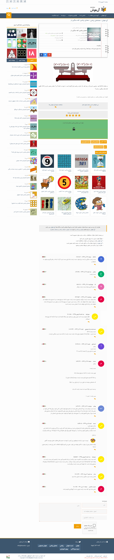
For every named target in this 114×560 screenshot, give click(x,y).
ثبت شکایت (55, 15)
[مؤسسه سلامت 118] (8, 557)
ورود (7, 8)
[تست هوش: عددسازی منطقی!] (32, 53)
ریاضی (77, 229)
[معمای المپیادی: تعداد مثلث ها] (11, 53)
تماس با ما (82, 15)
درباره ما (63, 15)
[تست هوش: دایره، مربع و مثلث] (11, 33)
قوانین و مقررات (72, 15)
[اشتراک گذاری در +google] (49, 55)
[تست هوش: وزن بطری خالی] (11, 43)
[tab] (12, 60)
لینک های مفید (89, 556)
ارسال (77, 526)
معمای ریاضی (62, 229)
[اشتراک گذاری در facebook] (41, 55)
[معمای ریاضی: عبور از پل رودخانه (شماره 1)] (32, 33)
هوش (81, 229)
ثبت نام (14, 8)
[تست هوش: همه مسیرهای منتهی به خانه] (22, 53)
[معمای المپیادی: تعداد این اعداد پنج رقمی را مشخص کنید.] (32, 43)
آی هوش (103, 15)
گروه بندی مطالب (94, 15)
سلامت (24, 556)
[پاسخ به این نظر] (95, 265)
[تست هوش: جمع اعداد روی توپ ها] (22, 43)
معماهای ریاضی (95, 20)
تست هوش (69, 229)
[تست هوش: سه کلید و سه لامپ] (22, 33)
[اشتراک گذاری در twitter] (45, 55)
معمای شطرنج (54, 229)
